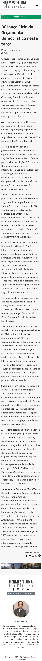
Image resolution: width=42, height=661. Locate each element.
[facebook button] (14, 589)
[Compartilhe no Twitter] (30, 555)
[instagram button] (18, 589)
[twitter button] (23, 589)
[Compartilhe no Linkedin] (33, 555)
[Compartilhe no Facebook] (27, 555)
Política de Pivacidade (21, 593)
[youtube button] (28, 589)
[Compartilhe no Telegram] (39, 555)
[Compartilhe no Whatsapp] (36, 555)
